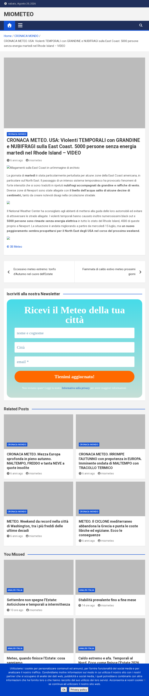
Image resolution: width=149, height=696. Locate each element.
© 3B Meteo (14, 246)
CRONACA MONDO (17, 134)
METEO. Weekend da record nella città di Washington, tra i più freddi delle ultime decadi (37, 526)
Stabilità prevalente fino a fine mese (107, 600)
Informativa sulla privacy (76, 388)
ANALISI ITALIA (15, 590)
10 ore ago (16, 610)
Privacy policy (79, 689)
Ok (64, 689)
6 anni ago (16, 160)
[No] (144, 680)
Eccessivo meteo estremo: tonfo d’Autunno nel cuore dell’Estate (35, 271)
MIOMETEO (19, 14)
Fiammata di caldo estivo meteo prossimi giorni (108, 271)
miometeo (35, 160)
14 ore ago (88, 605)
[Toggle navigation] (20, 25)
